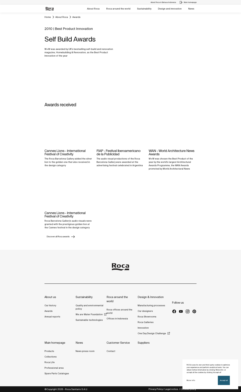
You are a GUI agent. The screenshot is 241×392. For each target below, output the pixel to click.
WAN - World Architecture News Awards (171, 152)
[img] (68, 129)
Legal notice (172, 389)
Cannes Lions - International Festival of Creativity (64, 152)
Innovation (143, 328)
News (191, 8)
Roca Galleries (146, 322)
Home (47, 17)
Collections (50, 356)
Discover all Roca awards (58, 236)
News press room (85, 351)
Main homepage (54, 342)
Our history (50, 305)
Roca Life (49, 362)
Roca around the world (118, 8)
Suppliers (144, 342)
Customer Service (118, 342)
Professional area (54, 368)
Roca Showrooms (147, 316)
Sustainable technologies (89, 320)
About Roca (93, 8)
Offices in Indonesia (117, 318)
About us (50, 297)
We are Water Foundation (89, 314)
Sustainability (144, 8)
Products (49, 351)
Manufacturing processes (151, 305)
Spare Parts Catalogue (56, 373)
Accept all (224, 380)
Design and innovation (170, 8)
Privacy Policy (156, 389)
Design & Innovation (151, 297)
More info (191, 380)
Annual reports (52, 316)
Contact (111, 351)
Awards (76, 17)
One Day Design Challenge (152, 333)
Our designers (145, 311)
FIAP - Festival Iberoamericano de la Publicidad (118, 152)
